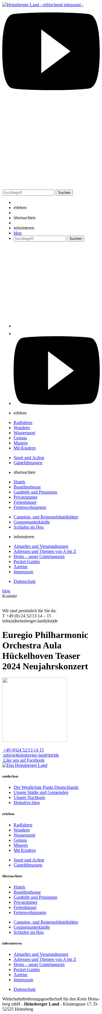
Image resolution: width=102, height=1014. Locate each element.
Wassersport (24, 432)
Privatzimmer (25, 497)
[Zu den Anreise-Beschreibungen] (24, 765)
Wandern (22, 427)
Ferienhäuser (25, 502)
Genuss (20, 437)
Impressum (23, 571)
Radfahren (23, 422)
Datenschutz (25, 581)
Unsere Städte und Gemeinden (41, 792)
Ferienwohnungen (30, 507)
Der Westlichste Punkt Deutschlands (46, 787)
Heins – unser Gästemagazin (39, 556)
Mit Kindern (25, 448)
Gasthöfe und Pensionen (35, 492)
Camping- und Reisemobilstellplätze (46, 516)
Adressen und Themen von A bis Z (45, 551)
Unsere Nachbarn (29, 797)
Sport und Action (29, 457)
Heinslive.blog (27, 802)
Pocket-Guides (27, 561)
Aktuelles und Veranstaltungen (41, 546)
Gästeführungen (28, 462)
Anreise (20, 566)
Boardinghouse (27, 487)
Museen (21, 442)
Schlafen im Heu (29, 527)
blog (18, 233)
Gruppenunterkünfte (32, 522)
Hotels (19, 481)
